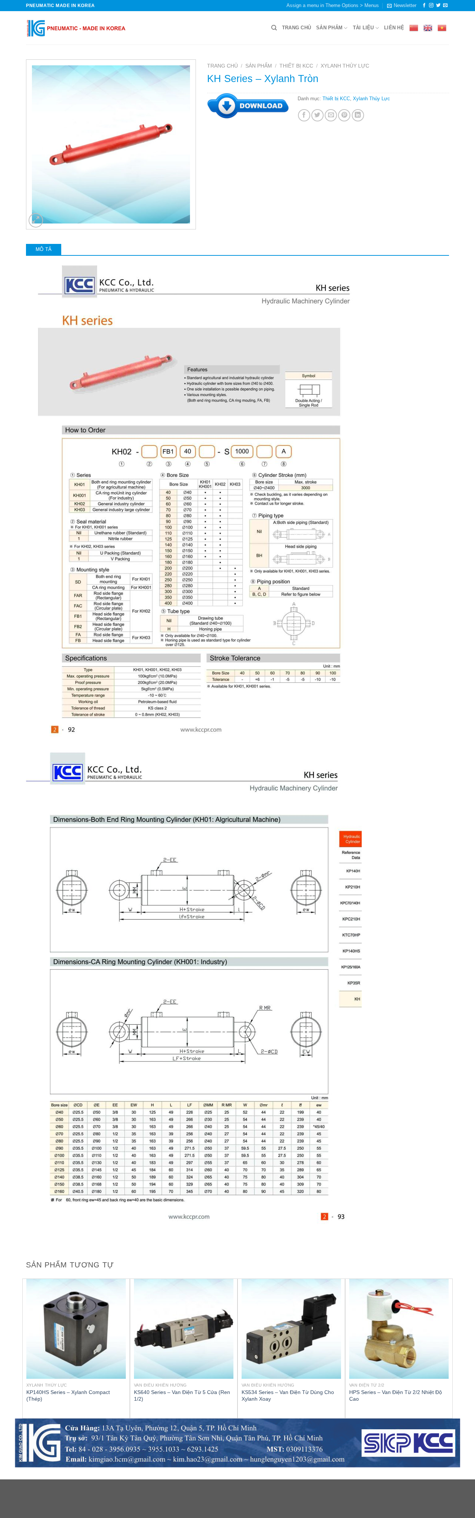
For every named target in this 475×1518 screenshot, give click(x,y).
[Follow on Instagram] (431, 5)
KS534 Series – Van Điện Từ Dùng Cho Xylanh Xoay (288, 1395)
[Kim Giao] (76, 28)
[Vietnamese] (442, 28)
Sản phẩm (329, 27)
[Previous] (26, 1348)
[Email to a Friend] (331, 115)
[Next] (448, 1348)
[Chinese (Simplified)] (413, 28)
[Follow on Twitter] (438, 5)
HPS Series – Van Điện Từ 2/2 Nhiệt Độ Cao (395, 1395)
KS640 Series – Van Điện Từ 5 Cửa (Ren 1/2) (182, 1395)
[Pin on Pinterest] (344, 115)
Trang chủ (296, 27)
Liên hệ (394, 27)
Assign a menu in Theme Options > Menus (332, 5)
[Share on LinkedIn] (358, 115)
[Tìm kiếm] (274, 28)
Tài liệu (363, 27)
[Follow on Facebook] (424, 5)
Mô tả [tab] (44, 249)
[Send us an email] (445, 5)
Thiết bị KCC (296, 66)
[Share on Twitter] (317, 115)
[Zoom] (36, 220)
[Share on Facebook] (304, 115)
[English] (427, 28)
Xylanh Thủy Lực (345, 66)
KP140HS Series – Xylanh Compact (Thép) (68, 1395)
